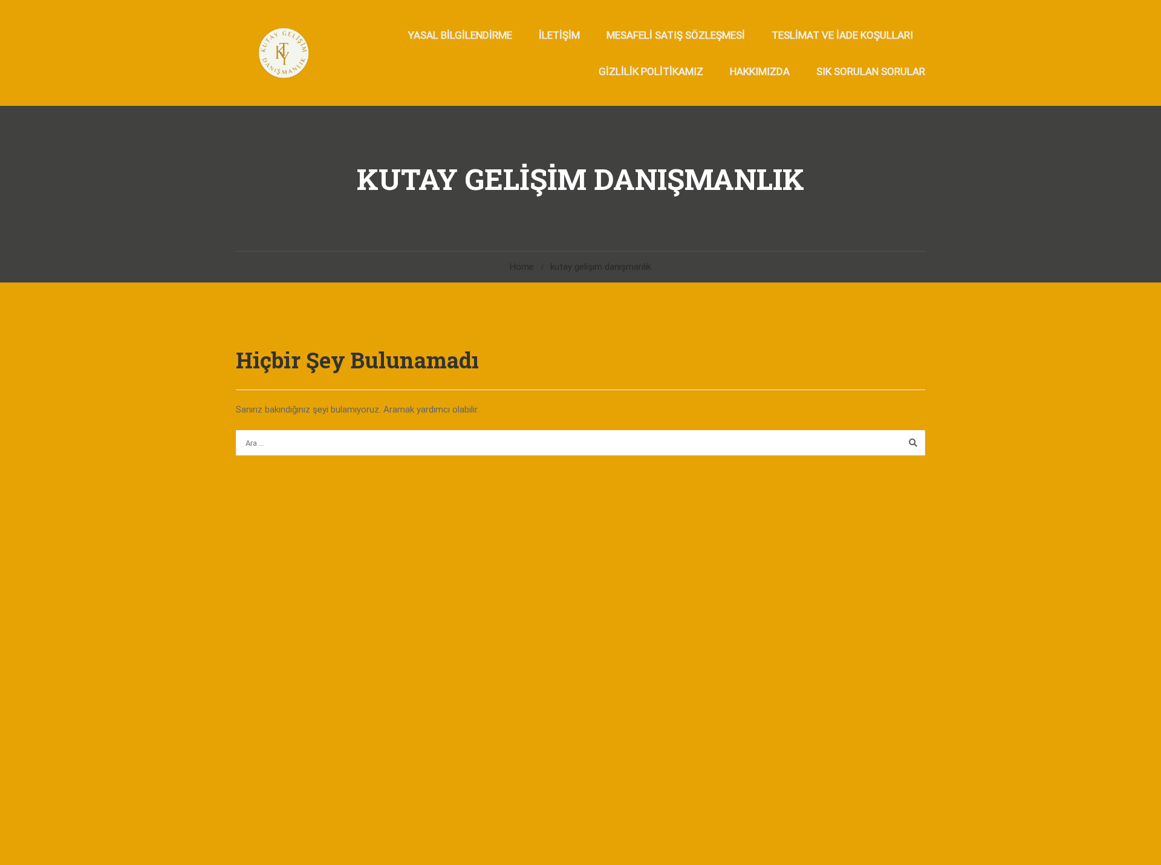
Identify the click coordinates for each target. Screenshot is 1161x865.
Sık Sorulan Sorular (870, 71)
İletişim (559, 35)
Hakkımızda (760, 71)
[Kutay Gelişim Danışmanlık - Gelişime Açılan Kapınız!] (283, 53)
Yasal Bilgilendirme (460, 35)
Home (522, 266)
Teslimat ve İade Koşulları (842, 35)
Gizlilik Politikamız (651, 71)
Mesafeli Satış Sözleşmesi (676, 35)
